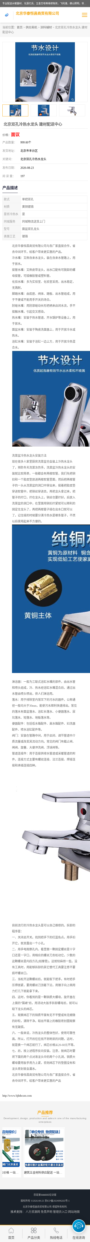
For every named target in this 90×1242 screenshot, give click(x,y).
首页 (20, 27)
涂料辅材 (46, 27)
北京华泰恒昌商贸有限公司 (37, 1206)
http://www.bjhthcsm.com (17, 1095)
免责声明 (46, 1212)
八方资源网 (33, 1212)
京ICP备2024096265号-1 (57, 1200)
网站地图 (74, 1212)
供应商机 (31, 27)
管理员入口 (60, 1212)
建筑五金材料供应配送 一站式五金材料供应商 (32, 1172)
